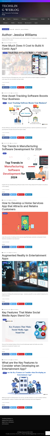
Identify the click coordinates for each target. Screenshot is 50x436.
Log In (36, 22)
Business (16, 19)
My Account (28, 22)
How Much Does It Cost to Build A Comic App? (23, 47)
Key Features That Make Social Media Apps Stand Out (21, 314)
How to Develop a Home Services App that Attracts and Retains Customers (22, 206)
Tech (8, 19)
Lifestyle (5, 22)
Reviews (20, 22)
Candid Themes (40, 433)
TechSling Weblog (10, 8)
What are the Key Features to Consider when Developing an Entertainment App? (20, 365)
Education (24, 19)
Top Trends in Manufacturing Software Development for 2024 (22, 148)
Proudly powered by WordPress (13, 433)
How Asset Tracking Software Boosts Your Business (25, 97)
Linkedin (29, 87)
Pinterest (21, 87)
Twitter (14, 87)
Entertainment (33, 19)
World (12, 22)
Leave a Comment (5, 82)
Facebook (6, 87)
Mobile (5, 52)
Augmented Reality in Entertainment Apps (24, 257)
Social (42, 19)
